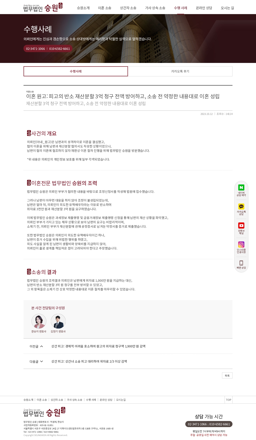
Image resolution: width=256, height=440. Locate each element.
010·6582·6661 (59, 48)
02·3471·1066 (35, 48)
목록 (227, 375)
